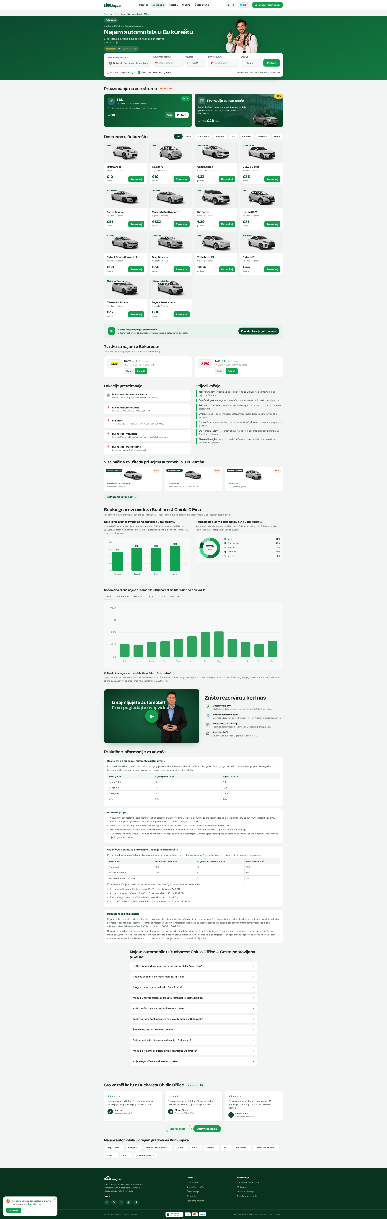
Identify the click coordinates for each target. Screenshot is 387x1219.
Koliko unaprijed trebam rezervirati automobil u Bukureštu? (193, 966)
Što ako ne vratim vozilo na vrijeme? (193, 1030)
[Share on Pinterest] (121, 1202)
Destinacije (158, 4)
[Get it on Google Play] (234, 5)
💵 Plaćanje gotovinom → (121, 496)
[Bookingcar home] (113, 5)
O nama (186, 4)
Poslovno (220, 136)
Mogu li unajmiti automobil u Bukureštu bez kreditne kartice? (193, 998)
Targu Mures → (114, 1147)
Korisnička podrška (195, 1187)
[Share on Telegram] (136, 1202)
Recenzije (191, 1196)
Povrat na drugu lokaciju (122, 72)
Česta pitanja (202, 4)
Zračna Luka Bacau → (266, 1147)
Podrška (173, 4)
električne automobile (235, 107)
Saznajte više (35, 1204)
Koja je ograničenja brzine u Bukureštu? (193, 1061)
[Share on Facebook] (107, 1202)
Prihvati (14, 1210)
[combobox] (130, 63)
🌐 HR (244, 5)
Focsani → (212, 1147)
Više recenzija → (178, 1128)
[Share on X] (114, 1202)
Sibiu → (196, 1147)
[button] (110, 63)
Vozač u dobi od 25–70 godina (156, 72)
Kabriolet (246, 136)
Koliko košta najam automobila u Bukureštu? (193, 1008)
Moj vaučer (242, 1187)
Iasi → (227, 1147)
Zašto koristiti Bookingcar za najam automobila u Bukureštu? (193, 1019)
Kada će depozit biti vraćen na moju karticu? (193, 977)
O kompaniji (192, 1182)
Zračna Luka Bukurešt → (158, 1147)
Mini (188, 136)
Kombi (277, 136)
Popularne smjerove (196, 1200)
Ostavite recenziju (207, 1128)
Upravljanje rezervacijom (267, 4)
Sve (178, 136)
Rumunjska (119, 14)
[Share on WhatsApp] (129, 1202)
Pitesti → (111, 1155)
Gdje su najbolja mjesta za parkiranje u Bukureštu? (193, 1040)
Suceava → (133, 1147)
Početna (143, 4)
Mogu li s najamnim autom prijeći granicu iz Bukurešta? (193, 1051)
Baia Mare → (242, 1147)
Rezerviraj (136, 179)
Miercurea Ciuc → (145, 1155)
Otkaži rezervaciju (245, 1191)
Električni (263, 136)
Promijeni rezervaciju (247, 1196)
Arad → (126, 1155)
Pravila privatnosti (130, 1214)
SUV (233, 136)
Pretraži (271, 62)
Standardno (203, 136)
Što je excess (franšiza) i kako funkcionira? (193, 987)
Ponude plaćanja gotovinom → (258, 331)
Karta (169, 115)
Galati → (181, 1147)
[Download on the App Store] (228, 5)
